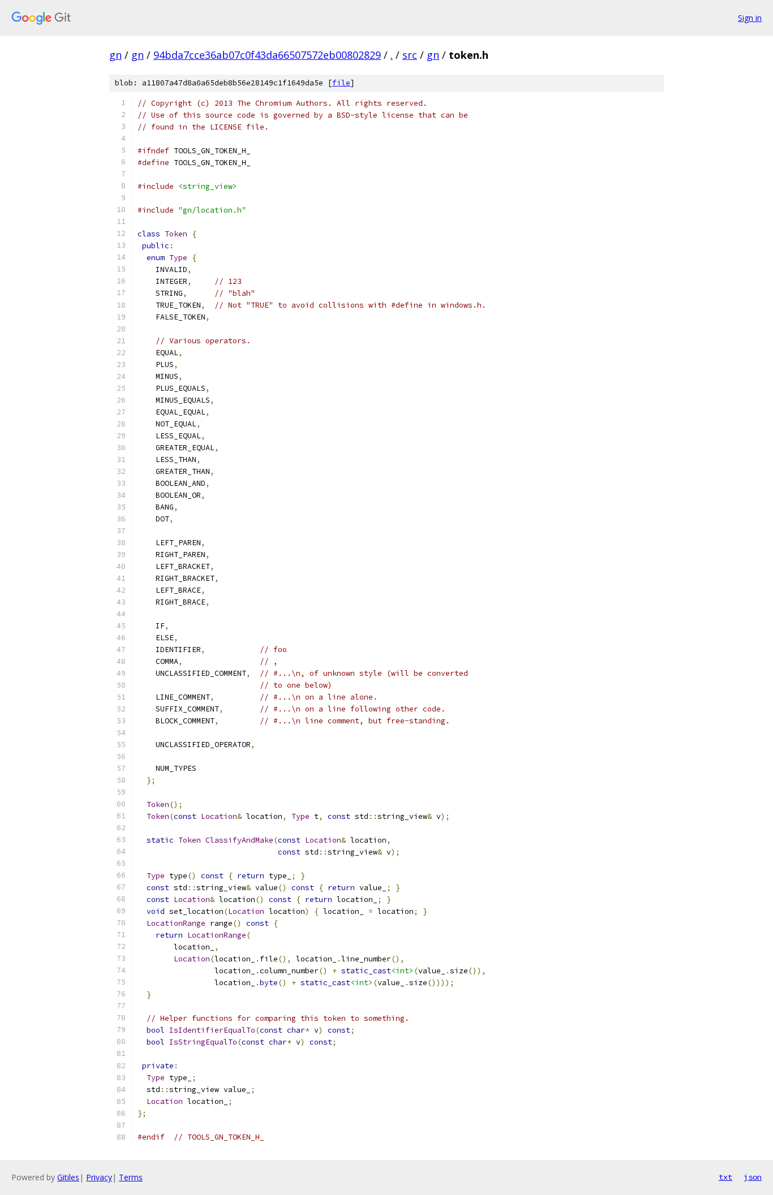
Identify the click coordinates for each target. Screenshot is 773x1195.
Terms (131, 1177)
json (753, 1177)
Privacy (99, 1177)
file (341, 83)
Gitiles (68, 1177)
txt (725, 1177)
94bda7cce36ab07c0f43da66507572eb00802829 (267, 55)
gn (115, 55)
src (409, 55)
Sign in (750, 17)
